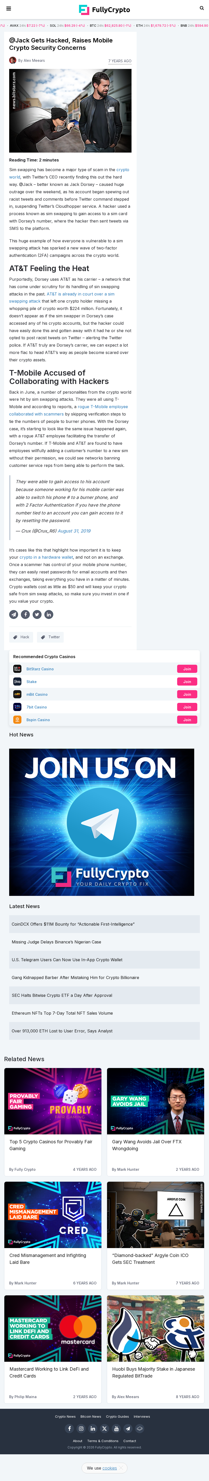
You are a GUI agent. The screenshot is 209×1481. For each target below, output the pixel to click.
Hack (25, 637)
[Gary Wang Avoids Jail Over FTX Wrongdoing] (155, 1101)
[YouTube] (116, 1428)
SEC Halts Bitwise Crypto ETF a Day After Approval (62, 995)
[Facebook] (69, 1428)
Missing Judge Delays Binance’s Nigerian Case (56, 941)
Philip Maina (26, 1397)
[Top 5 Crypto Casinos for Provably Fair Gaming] (52, 1101)
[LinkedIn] (92, 1428)
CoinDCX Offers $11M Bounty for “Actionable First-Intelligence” (73, 924)
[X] (104, 1428)
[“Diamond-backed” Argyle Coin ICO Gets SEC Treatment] (155, 1215)
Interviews (142, 1416)
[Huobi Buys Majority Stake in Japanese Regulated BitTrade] (155, 1328)
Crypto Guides (117, 1416)
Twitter (54, 637)
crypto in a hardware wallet (46, 557)
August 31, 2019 (74, 531)
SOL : (32, 25)
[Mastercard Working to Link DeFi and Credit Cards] (52, 1328)
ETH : (121, 25)
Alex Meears (34, 60)
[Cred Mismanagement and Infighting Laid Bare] (52, 1215)
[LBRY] (139, 1428)
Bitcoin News (91, 1416)
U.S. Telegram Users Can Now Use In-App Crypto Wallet (67, 959)
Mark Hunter (128, 1169)
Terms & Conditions (103, 1441)
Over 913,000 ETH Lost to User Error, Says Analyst (62, 1030)
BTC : (76, 25)
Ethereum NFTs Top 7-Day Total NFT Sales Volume (62, 1013)
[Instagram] (81, 1428)
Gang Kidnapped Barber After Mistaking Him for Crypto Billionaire (75, 977)
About (77, 1441)
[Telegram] (128, 1428)
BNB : (164, 25)
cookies (109, 1468)
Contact (129, 1441)
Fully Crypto (25, 1169)
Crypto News (65, 1416)
